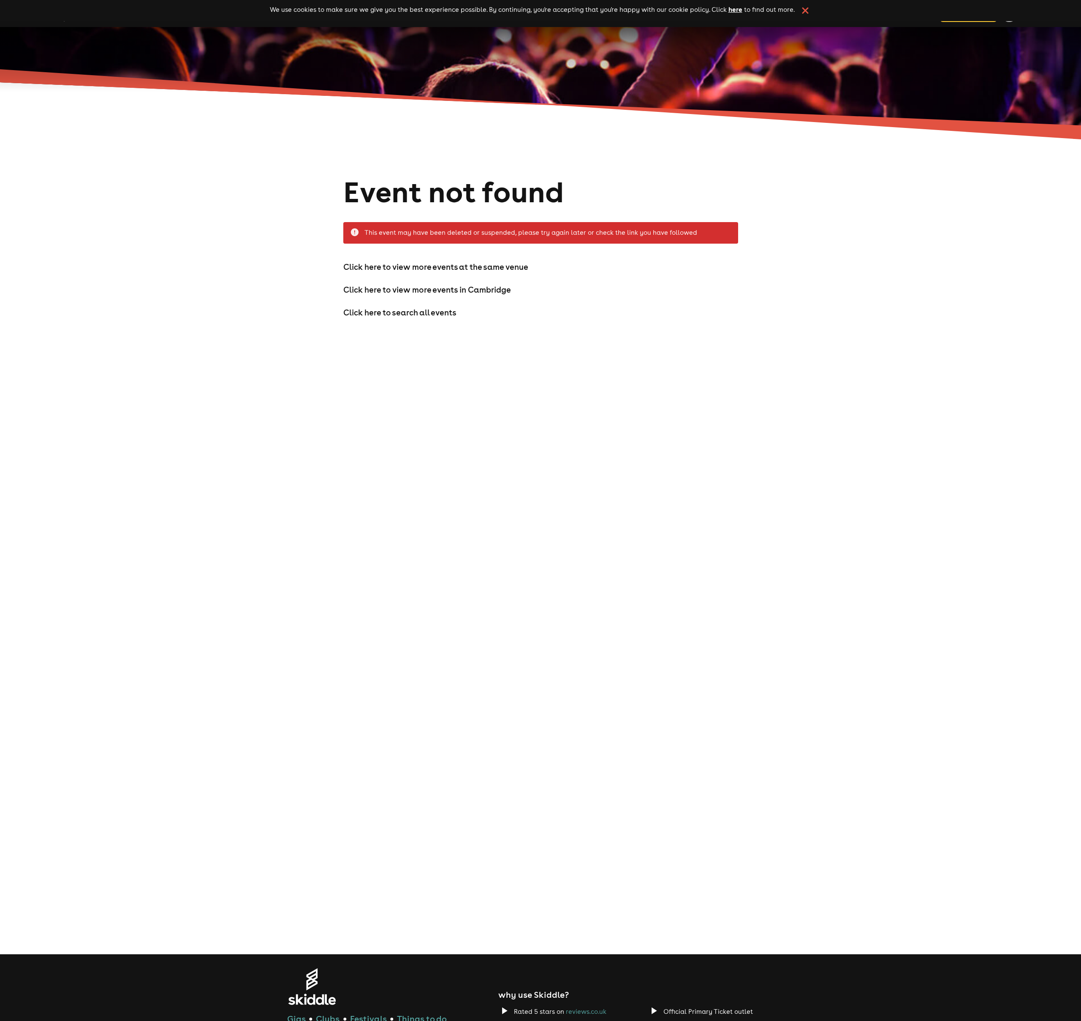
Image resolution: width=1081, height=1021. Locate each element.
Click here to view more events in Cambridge (427, 290)
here (735, 9)
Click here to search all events (399, 312)
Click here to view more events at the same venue (435, 267)
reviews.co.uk (586, 1011)
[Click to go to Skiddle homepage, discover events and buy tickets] (312, 986)
